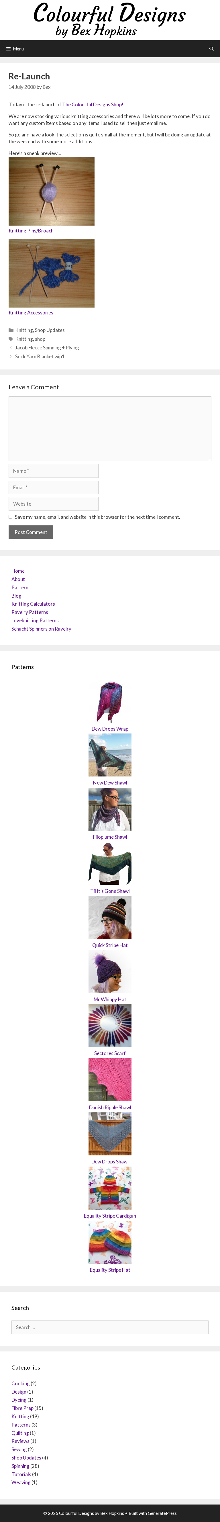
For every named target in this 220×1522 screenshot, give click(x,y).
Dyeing (19, 1400)
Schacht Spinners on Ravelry (41, 629)
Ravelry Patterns (29, 612)
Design (18, 1392)
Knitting (24, 330)
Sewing (19, 1449)
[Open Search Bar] (211, 48)
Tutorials (21, 1474)
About (18, 579)
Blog (16, 596)
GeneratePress (162, 1513)
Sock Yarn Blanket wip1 (40, 356)
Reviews (20, 1441)
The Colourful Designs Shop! (92, 104)
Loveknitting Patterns (35, 620)
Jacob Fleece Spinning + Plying (47, 348)
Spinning (20, 1466)
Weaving (21, 1482)
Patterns (21, 587)
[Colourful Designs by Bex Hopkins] (110, 19)
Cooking (20, 1383)
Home (18, 571)
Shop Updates (50, 330)
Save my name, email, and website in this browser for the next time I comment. (97, 517)
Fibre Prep (22, 1408)
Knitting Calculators (33, 604)
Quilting (20, 1433)
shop (40, 339)
